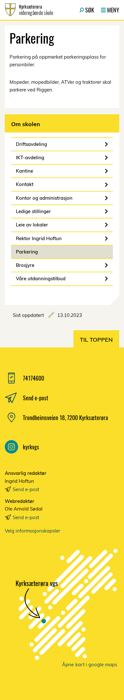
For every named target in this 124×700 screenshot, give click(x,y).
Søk (89, 10)
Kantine (24, 171)
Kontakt (24, 184)
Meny (113, 10)
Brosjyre (25, 265)
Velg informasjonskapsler (32, 531)
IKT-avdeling (30, 157)
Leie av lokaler (32, 225)
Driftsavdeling (31, 144)
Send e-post (26, 489)
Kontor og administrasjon (44, 198)
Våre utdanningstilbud (40, 278)
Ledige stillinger (33, 211)
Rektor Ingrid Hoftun (39, 238)
